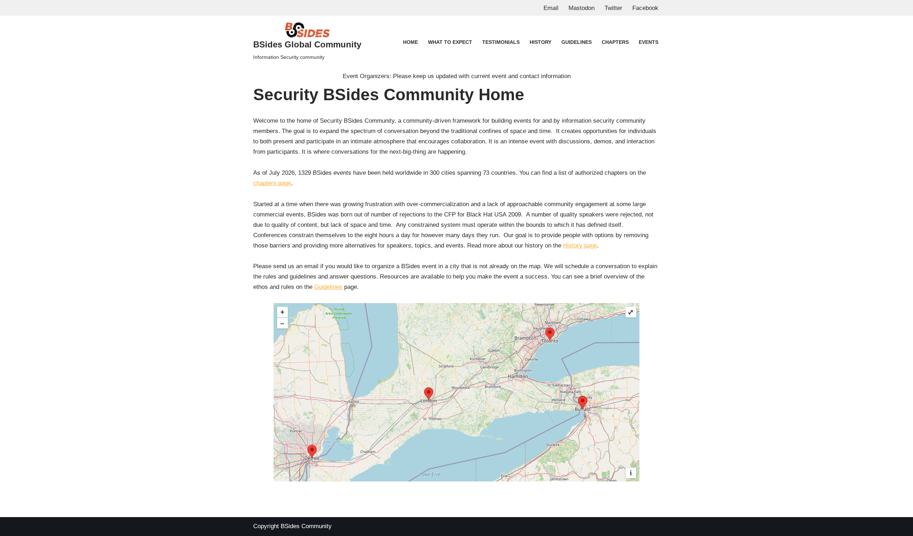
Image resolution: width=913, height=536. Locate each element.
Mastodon (581, 8)
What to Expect (450, 42)
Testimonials (501, 42)
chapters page (272, 183)
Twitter (613, 8)
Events (648, 42)
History (540, 42)
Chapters (615, 42)
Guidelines (576, 42)
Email (551, 8)
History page (580, 245)
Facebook (645, 8)
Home (410, 42)
